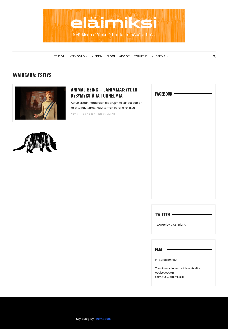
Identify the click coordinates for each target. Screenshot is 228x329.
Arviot (75, 114)
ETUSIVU (59, 56)
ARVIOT (124, 56)
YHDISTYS (158, 56)
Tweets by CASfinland (170, 225)
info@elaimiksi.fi (166, 260)
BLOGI (111, 56)
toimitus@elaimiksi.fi (169, 277)
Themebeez (102, 319)
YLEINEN (97, 56)
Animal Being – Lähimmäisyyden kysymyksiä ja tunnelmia (104, 92)
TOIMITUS (140, 56)
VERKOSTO (77, 56)
